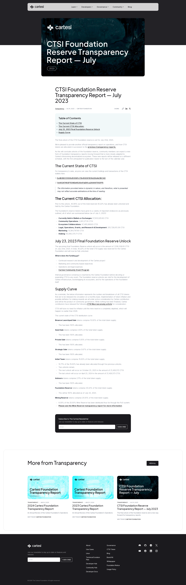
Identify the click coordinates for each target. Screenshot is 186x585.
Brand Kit (110, 557)
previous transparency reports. (102, 147)
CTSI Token (111, 549)
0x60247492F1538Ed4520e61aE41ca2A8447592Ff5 (80, 183)
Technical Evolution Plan (93, 558)
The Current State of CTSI (70, 123)
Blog (130, 7)
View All (152, 463)
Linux (88, 553)
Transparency (59, 108)
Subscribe (122, 427)
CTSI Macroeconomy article (99, 304)
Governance (111, 545)
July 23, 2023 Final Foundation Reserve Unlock (79, 129)
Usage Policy (111, 569)
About (88, 545)
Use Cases (90, 549)
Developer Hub (91, 564)
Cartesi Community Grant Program (74, 270)
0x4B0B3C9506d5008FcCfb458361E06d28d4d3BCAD (81, 178)
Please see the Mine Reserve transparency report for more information (90, 406)
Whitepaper (111, 561)
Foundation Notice (113, 565)
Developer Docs (92, 571)
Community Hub (91, 567)
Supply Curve (64, 132)
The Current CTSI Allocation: (71, 126)
